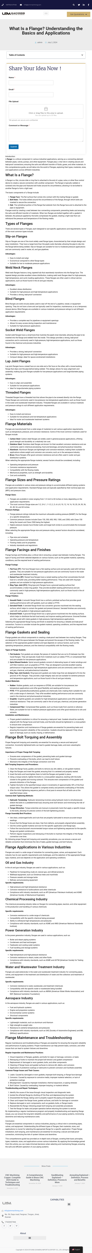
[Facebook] (4, 1225)
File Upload (13, 101)
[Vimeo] (16, 1225)
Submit (13, 147)
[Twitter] (10, 1225)
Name (12, 77)
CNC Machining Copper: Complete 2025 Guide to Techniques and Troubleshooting (12, 1180)
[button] (74, 5)
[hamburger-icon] (46, 13)
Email (12, 89)
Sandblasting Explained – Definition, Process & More (57, 1179)
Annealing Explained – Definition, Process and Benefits (80, 1177)
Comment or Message (19, 125)
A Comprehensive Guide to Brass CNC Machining (35, 1177)
